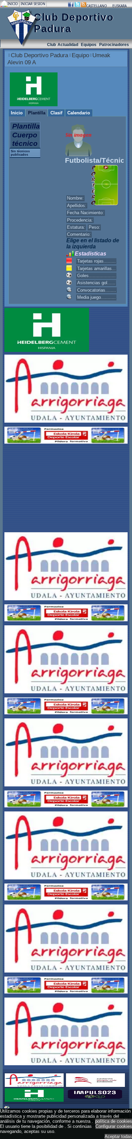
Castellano (96, 5)
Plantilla (36, 112)
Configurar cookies (113, 1126)
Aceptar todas (118, 1136)
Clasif (56, 112)
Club (51, 44)
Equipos (89, 44)
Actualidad (68, 44)
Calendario (78, 112)
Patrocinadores (114, 44)
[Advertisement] (46, 488)
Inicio (13, 3)
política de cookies (113, 1121)
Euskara (119, 5)
